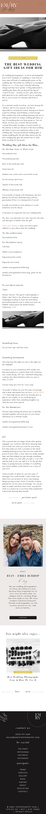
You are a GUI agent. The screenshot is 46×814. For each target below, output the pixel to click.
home (23, 769)
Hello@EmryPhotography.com (23, 737)
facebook (23, 758)
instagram (23, 752)
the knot (23, 749)
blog (23, 779)
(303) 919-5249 (23, 734)
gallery (23, 776)
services (23, 773)
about (23, 785)
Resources (16, 58)
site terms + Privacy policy (27, 810)
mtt (23, 809)
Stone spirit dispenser (10, 225)
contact (23, 791)
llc (16, 809)
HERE (14, 307)
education (23, 788)
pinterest (23, 755)
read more (23, 617)
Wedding (31, 58)
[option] (23, 661)
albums (23, 782)
